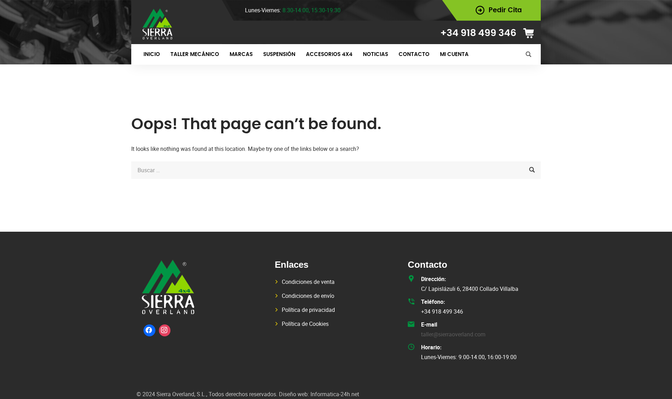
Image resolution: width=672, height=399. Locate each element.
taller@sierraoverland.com (453, 334)
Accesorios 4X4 (329, 54)
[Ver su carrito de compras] (531, 33)
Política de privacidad (308, 310)
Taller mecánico (194, 54)
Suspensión (279, 54)
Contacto (414, 54)
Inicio (152, 54)
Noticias (375, 54)
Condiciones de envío (308, 296)
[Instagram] (165, 330)
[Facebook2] (149, 330)
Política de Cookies (305, 324)
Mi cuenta (454, 54)
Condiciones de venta (308, 282)
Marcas (241, 54)
